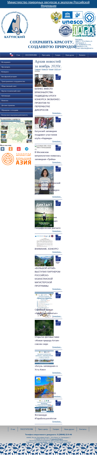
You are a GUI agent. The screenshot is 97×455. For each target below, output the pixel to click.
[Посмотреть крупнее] (16, 143)
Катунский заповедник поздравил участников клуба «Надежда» (46, 135)
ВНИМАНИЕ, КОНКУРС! (47, 249)
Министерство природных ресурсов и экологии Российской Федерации (48, 4)
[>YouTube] (19, 150)
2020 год (57, 69)
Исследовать (5, 62)
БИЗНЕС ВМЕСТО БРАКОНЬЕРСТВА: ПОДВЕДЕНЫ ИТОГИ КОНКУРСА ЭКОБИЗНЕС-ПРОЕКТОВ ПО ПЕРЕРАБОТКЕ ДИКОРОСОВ (47, 99)
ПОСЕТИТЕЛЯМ (31, 55)
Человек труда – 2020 (45, 393)
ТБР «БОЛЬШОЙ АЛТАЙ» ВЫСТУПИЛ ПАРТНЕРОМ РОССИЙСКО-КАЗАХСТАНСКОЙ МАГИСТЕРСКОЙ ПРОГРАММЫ (47, 274)
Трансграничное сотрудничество (13, 81)
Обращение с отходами (9, 110)
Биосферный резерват (9, 77)
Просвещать (5, 67)
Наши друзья (70, 55)
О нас (18, 55)
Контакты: (79, 39)
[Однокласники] (11, 150)
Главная (38, 69)
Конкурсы (5, 72)
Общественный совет (9, 86)
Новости (45, 69)
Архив (51, 69)
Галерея (57, 55)
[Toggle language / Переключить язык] (11, 57)
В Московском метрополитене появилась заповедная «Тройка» (48, 156)
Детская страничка (8, 105)
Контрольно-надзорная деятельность (14, 115)
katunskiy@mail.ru (57, 439)
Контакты (82, 55)
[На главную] (14, 37)
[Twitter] (27, 150)
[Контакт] (2, 150)
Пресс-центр (46, 55)
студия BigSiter (42, 442)
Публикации (5, 96)
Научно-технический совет (11, 91)
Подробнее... (57, 113)
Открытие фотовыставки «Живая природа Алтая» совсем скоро (47, 340)
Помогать (4, 101)
